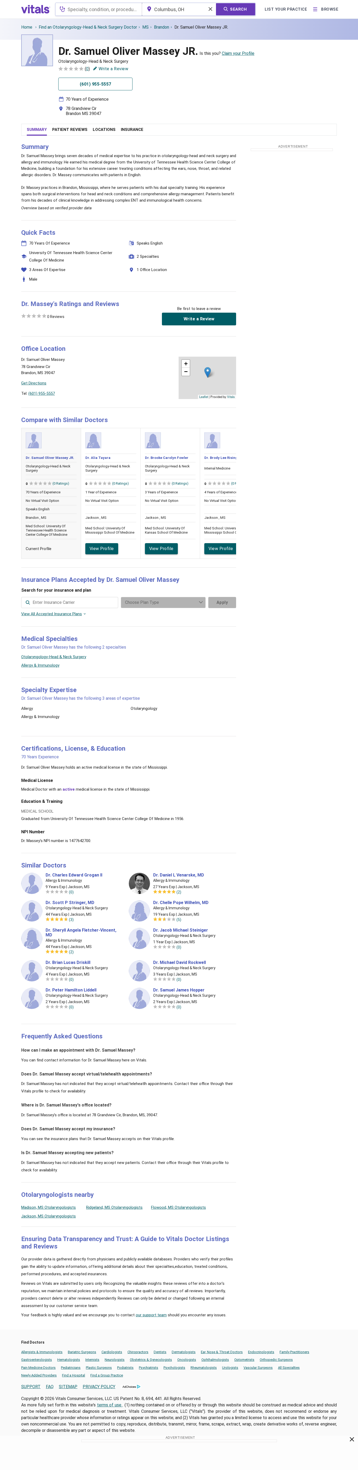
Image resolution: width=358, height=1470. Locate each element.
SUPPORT (31, 1386)
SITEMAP (68, 1386)
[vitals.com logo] (35, 9)
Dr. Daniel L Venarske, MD (178, 875)
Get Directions (33, 383)
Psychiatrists (148, 1368)
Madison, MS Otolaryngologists (48, 1207)
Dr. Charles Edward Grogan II (74, 875)
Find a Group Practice (106, 1375)
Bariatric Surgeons (82, 1352)
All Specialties (289, 1368)
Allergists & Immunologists (42, 1352)
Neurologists (115, 1360)
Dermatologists (184, 1352)
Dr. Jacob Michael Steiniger (180, 930)
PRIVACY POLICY (99, 1386)
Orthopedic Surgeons (276, 1360)
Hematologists (68, 1360)
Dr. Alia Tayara (98, 458)
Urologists (230, 1368)
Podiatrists (125, 1368)
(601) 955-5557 (41, 393)
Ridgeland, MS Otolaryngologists (114, 1207)
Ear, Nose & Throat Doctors (222, 1352)
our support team (151, 1315)
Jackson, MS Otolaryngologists (48, 1216)
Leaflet (203, 397)
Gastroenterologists (36, 1360)
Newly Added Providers (39, 1375)
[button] (207, 372)
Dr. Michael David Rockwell (179, 962)
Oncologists (186, 1360)
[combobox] (98, 9)
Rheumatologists (204, 1368)
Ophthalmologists (215, 1360)
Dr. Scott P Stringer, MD (70, 902)
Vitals (231, 397)
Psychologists (174, 1368)
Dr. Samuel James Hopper (179, 990)
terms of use (110, 1404)
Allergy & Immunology (40, 665)
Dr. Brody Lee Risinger (222, 458)
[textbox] (98, 9)
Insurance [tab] (132, 129)
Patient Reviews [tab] (69, 129)
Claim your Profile (238, 53)
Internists (92, 1360)
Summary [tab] (37, 129)
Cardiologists (111, 1352)
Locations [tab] (104, 129)
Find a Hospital (73, 1375)
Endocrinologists (261, 1352)
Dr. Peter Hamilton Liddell (71, 990)
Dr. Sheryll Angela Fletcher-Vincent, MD (81, 932)
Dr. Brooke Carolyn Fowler (166, 458)
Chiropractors (137, 1352)
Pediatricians (71, 1368)
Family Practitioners (294, 1352)
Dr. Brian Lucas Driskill (68, 962)
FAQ (50, 1386)
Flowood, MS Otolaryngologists (178, 1207)
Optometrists (244, 1360)
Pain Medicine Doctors (38, 1368)
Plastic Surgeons (99, 1368)
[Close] (352, 1440)
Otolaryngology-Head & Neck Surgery (53, 656)
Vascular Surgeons (258, 1368)
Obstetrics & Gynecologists (151, 1360)
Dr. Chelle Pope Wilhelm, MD (181, 902)
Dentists (160, 1352)
